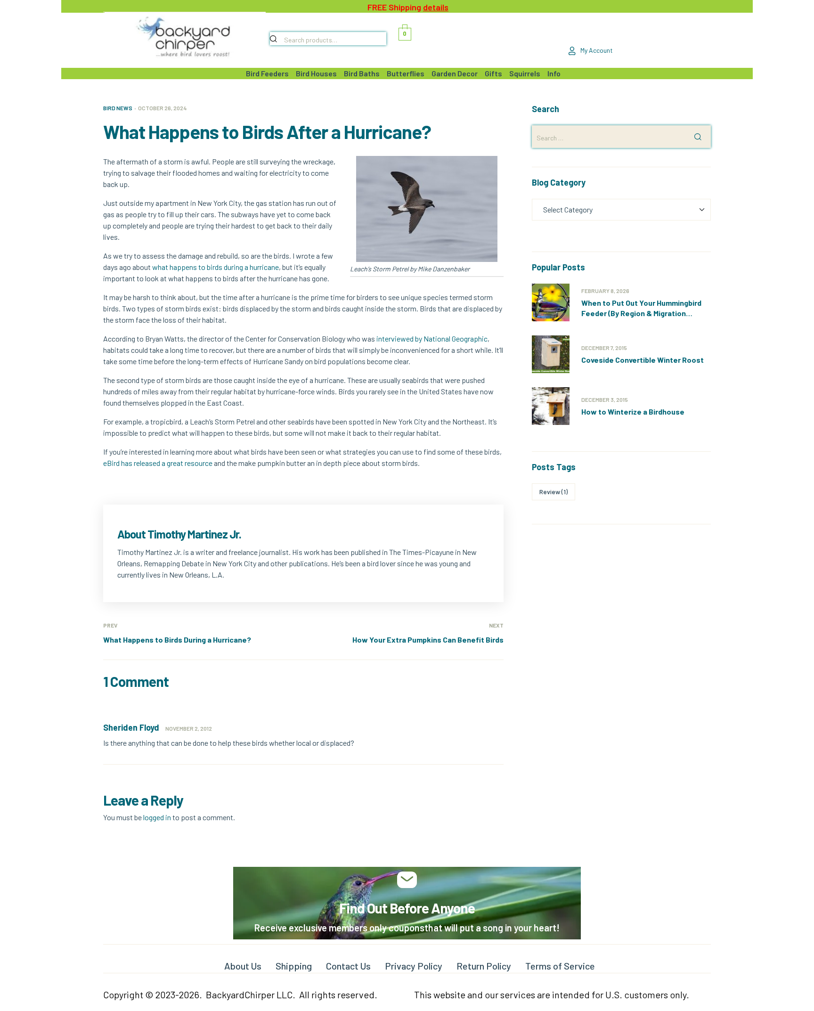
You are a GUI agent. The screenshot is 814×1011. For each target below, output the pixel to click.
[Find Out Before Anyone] (407, 880)
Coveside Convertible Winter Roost (642, 359)
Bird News (117, 108)
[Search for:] (621, 137)
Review (553, 492)
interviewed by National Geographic (432, 338)
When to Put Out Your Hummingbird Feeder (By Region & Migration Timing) (641, 313)
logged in (157, 817)
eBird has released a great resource (157, 462)
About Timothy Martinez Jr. (179, 534)
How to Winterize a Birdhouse (632, 411)
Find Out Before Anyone (407, 907)
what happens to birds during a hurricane (215, 266)
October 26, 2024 (162, 108)
